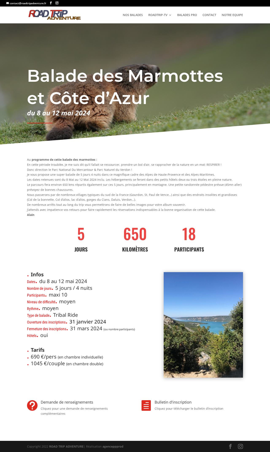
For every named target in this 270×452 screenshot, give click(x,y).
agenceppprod (113, 446)
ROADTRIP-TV (157, 15)
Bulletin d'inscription (173, 402)
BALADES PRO (187, 15)
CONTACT (209, 15)
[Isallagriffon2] (203, 378)
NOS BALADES (133, 15)
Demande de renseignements (67, 402)
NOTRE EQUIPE (232, 15)
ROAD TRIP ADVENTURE (66, 446)
